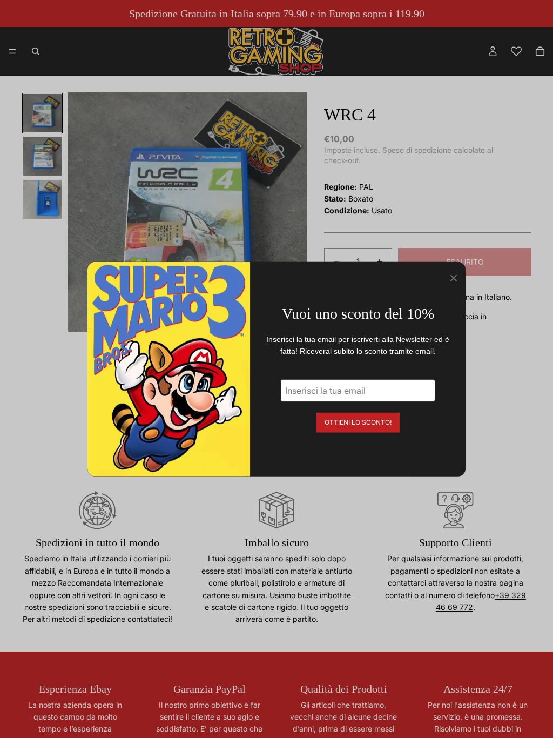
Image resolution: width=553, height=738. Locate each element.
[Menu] (12, 51)
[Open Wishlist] (516, 51)
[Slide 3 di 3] (42, 199)
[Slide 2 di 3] (42, 156)
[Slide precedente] (80, 212)
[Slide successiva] (295, 212)
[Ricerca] (36, 51)
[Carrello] (540, 51)
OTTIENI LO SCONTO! (358, 422)
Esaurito (465, 261)
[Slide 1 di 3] (42, 113)
